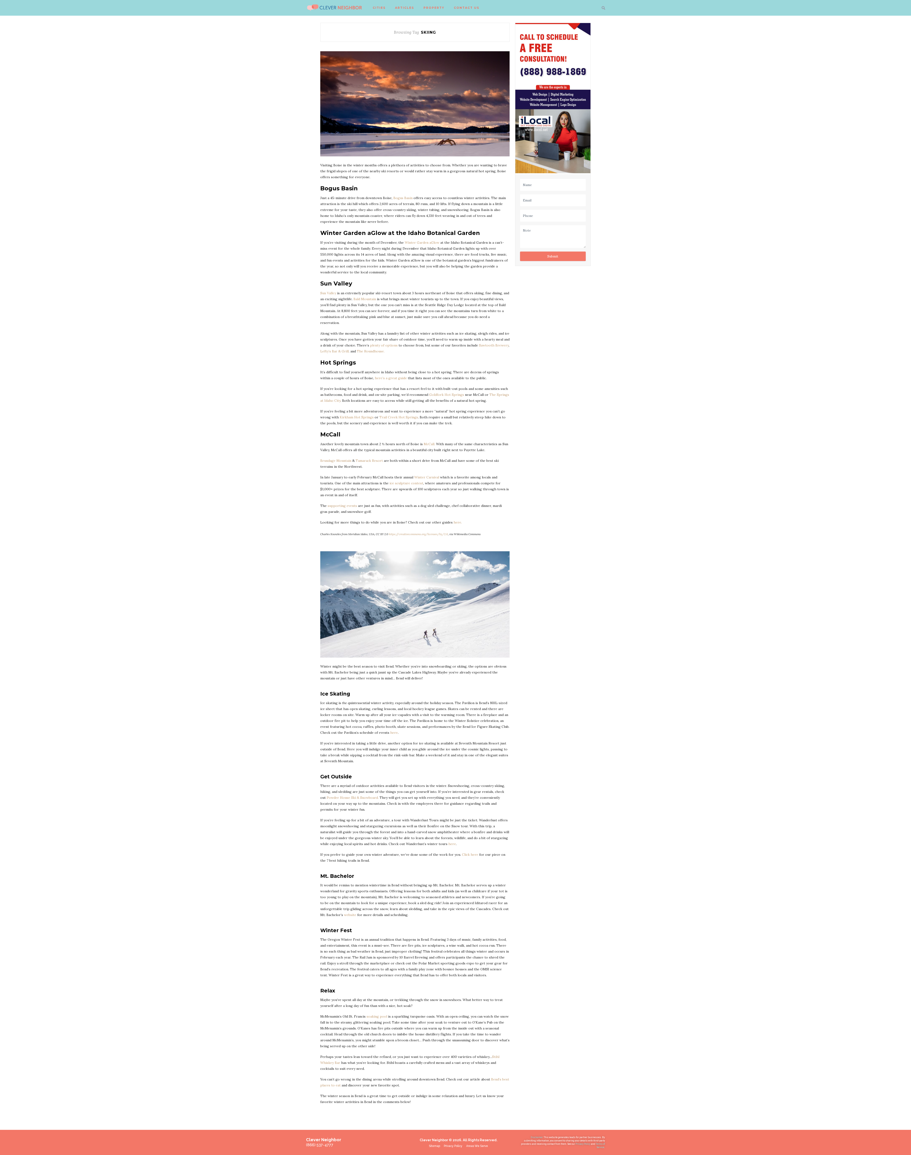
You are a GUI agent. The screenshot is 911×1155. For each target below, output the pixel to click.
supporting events (342, 506)
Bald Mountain (364, 299)
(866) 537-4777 (319, 1145)
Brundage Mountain (335, 460)
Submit (552, 256)
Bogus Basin (403, 198)
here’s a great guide (391, 378)
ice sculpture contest (406, 483)
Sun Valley (328, 293)
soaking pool (377, 1016)
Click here (470, 854)
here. (458, 522)
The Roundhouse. (371, 351)
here (394, 732)
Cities (379, 7)
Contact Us (466, 7)
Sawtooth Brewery (494, 345)
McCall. (429, 444)
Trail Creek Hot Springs (398, 417)
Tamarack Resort (369, 460)
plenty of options (384, 345)
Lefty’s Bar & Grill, (334, 351)
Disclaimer (537, 1137)
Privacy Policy (583, 1144)
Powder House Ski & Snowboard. (353, 797)
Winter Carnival (426, 477)
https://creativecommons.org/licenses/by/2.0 (418, 534)
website (350, 915)
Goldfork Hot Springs (446, 395)
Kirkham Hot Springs (357, 417)
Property (433, 7)
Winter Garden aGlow (422, 242)
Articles (404, 7)
